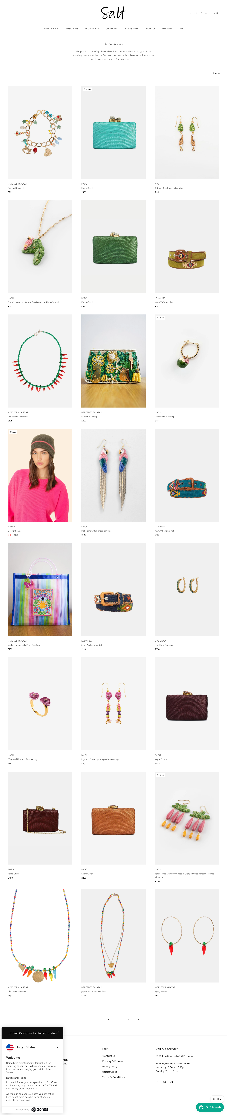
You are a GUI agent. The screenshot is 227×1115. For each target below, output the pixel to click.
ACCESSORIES (131, 28)
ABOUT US (150, 28)
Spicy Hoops (161, 991)
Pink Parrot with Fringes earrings (96, 530)
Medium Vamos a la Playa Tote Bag (24, 645)
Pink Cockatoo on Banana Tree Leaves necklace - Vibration (34, 302)
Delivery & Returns (112, 1061)
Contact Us (108, 1055)
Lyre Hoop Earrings (164, 645)
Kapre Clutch (87, 188)
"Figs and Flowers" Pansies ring (22, 759)
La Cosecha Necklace (17, 416)
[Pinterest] (171, 1082)
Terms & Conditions (113, 1077)
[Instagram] (164, 1082)
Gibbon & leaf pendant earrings (169, 188)
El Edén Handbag (89, 416)
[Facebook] (157, 1082)
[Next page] (138, 1019)
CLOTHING (111, 28)
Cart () (215, 13)
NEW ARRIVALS (52, 28)
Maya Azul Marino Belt (91, 645)
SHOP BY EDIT (92, 28)
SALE (180, 28)
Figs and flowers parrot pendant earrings (100, 759)
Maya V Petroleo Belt (164, 530)
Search (204, 13)
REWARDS (167, 28)
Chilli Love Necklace (17, 991)
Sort (215, 73)
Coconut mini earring (164, 416)
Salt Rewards (109, 1071)
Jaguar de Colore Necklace (93, 991)
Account (193, 13)
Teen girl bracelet (15, 188)
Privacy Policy (109, 1066)
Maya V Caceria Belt (164, 302)
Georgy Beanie (14, 530)
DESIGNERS (72, 28)
